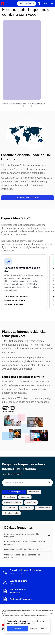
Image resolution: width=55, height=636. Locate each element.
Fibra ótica (34, 492)
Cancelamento (43, 508)
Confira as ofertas (26, 3)
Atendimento (10, 508)
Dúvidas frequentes (15, 492)
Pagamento (26, 508)
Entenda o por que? (27, 623)
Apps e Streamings (12, 502)
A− (45, 3)
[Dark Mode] (39, 3)
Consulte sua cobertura (29, 198)
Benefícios (31, 502)
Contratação (9, 497)
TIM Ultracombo (11, 513)
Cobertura (25, 497)
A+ (51, 3)
